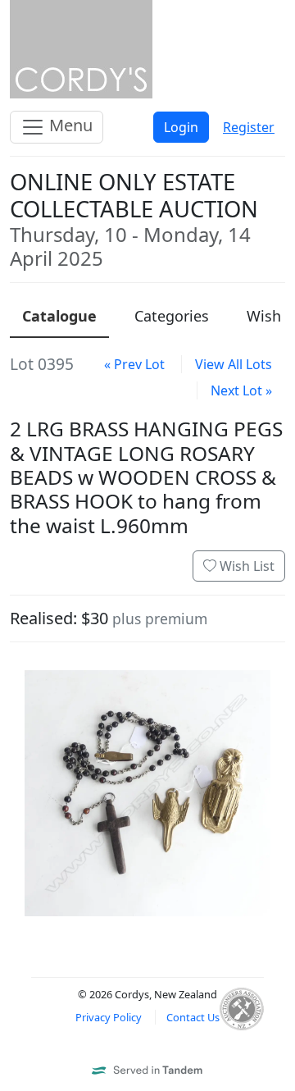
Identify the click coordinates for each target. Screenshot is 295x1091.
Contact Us (193, 1017)
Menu (69, 125)
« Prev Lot (134, 364)
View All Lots (233, 364)
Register (249, 127)
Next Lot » (241, 390)
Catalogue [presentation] (59, 316)
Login (181, 127)
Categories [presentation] (171, 316)
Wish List (245, 566)
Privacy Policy (108, 1017)
